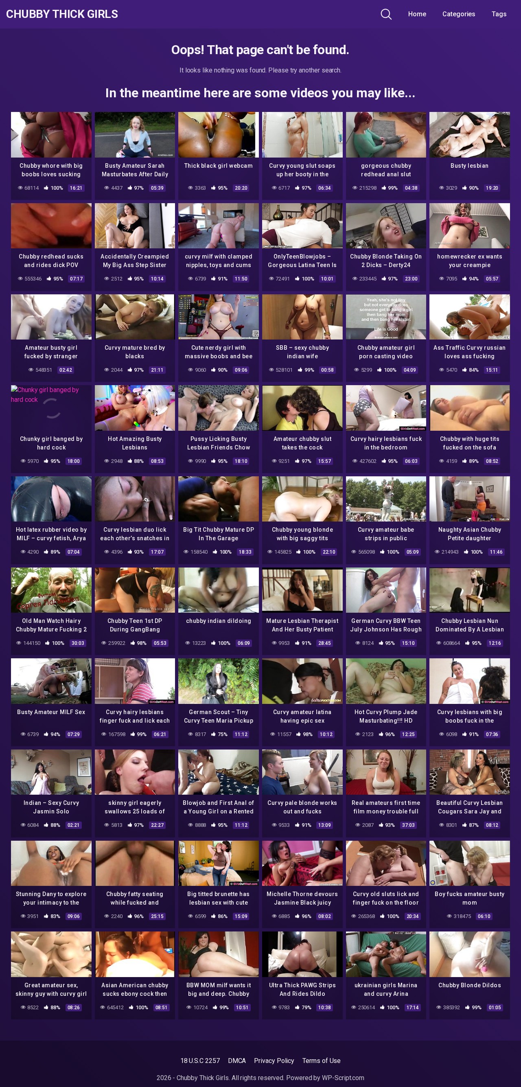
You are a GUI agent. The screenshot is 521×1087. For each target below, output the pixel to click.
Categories (458, 14)
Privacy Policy (274, 1061)
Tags (499, 14)
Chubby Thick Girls (62, 14)
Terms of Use (321, 1061)
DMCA (237, 1061)
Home (417, 14)
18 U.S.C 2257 (200, 1061)
